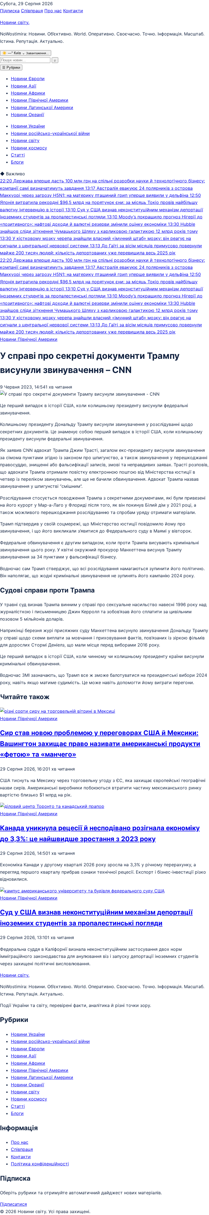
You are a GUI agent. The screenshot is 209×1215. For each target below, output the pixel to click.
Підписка (10, 10)
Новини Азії (23, 86)
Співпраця (32, 10)
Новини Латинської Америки (42, 107)
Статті (18, 155)
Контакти (73, 10)
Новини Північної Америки (39, 100)
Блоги (17, 162)
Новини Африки (28, 93)
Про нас (53, 10)
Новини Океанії (27, 114)
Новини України (28, 126)
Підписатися (13, 1204)
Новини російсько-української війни (50, 133)
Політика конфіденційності (40, 1163)
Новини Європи (28, 78)
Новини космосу (29, 148)
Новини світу (14, 22)
